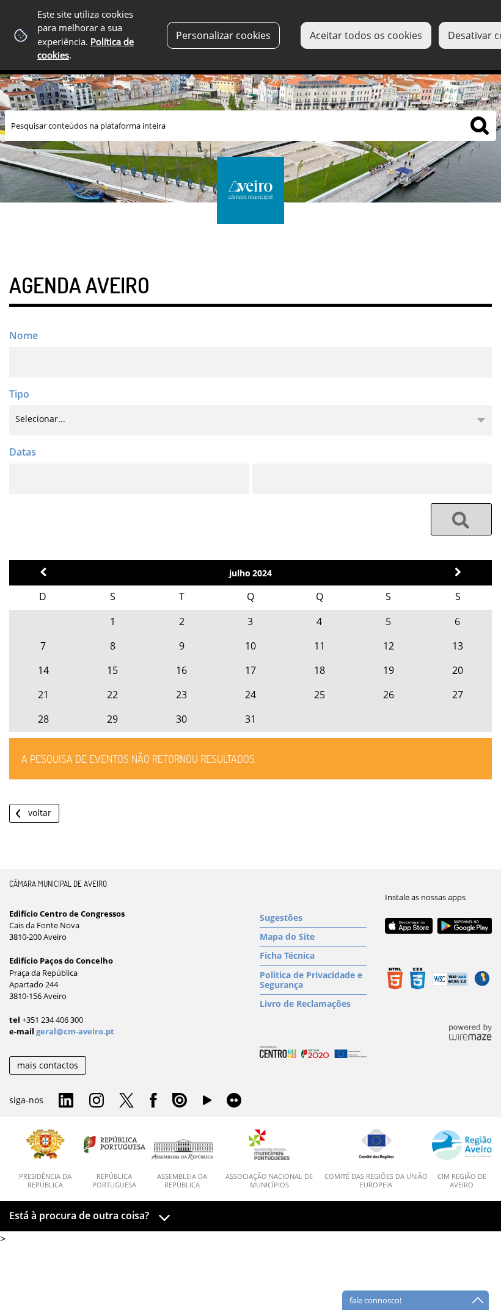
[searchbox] (250, 125)
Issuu (179, 1101)
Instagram (96, 1101)
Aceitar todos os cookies (366, 35)
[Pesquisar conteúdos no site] (461, 519)
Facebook (153, 1101)
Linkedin (66, 1101)
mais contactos (47, 1065)
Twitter (126, 1101)
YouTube (207, 1103)
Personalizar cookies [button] (223, 35)
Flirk (234, 1101)
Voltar (39, 812)
